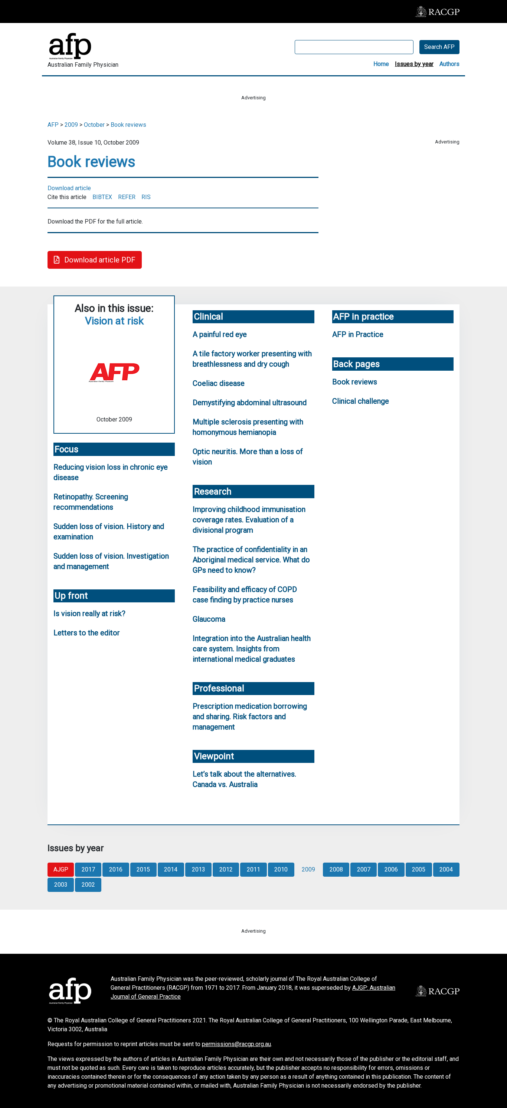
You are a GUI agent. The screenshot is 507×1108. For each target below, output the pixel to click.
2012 (226, 869)
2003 (61, 884)
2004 (446, 869)
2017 (88, 869)
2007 (363, 869)
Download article (69, 188)
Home (381, 63)
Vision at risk (114, 321)
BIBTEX (102, 197)
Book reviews (128, 124)
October (94, 124)
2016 (115, 869)
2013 (198, 869)
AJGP (60, 869)
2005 (418, 869)
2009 (71, 124)
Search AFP (439, 46)
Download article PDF (98, 259)
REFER (126, 197)
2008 (336, 869)
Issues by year (414, 63)
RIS (146, 197)
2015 (143, 869)
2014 (170, 869)
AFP (53, 124)
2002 (88, 884)
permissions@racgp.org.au (236, 1044)
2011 (253, 869)
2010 (281, 869)
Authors (449, 63)
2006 (391, 869)
